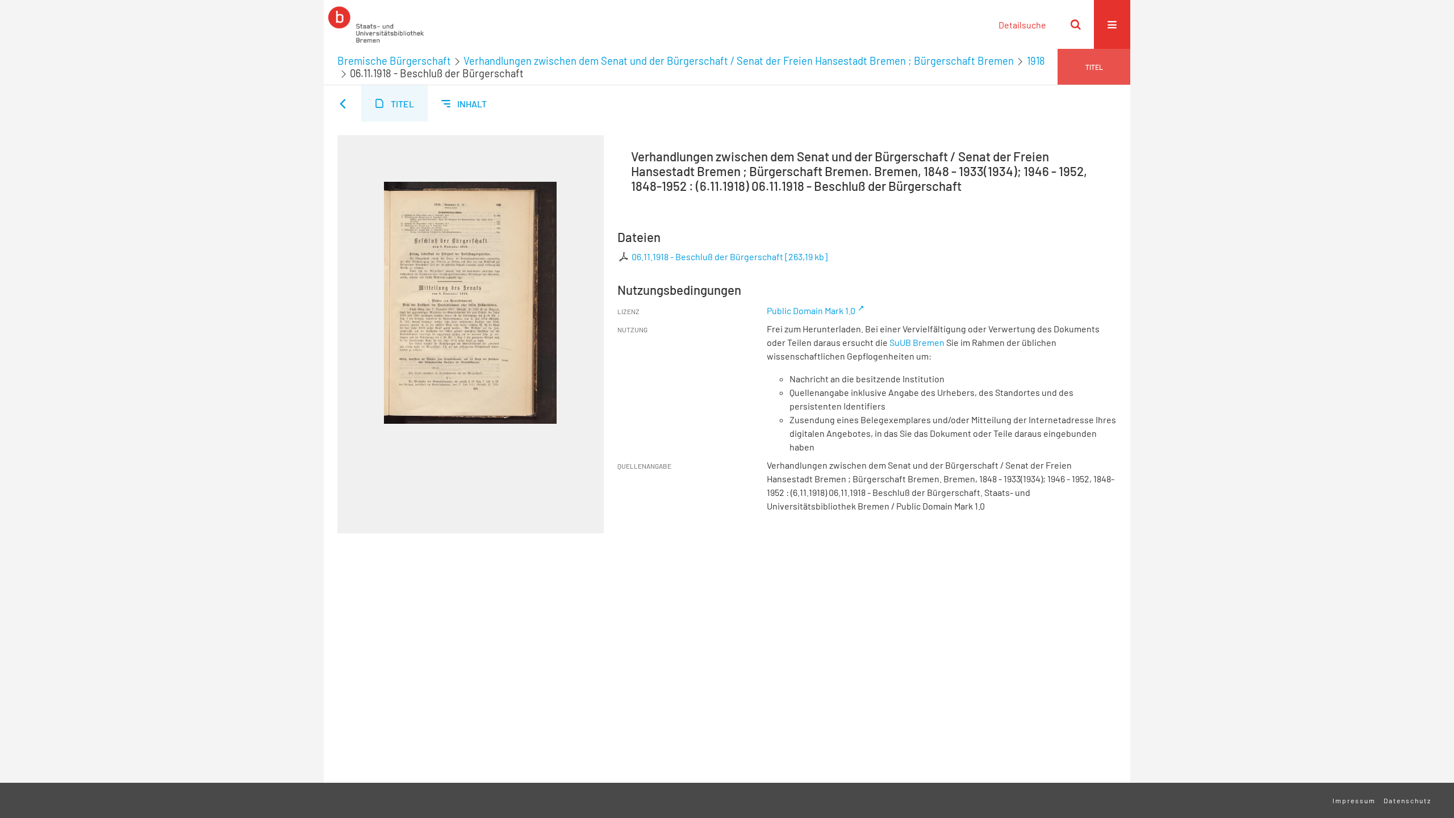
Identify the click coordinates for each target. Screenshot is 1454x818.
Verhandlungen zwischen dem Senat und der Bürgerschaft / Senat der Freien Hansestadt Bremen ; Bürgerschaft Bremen (738, 61)
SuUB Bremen (917, 342)
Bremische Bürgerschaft (394, 61)
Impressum (1354, 800)
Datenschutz (1407, 800)
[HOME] (376, 24)
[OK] (1076, 24)
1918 (1036, 61)
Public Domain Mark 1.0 (811, 310)
